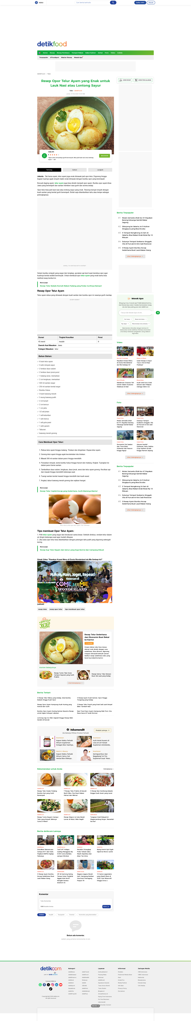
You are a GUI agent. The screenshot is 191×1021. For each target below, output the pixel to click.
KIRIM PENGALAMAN (144, 80)
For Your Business (103, 999)
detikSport (71, 985)
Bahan (74, 170)
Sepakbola (71, 988)
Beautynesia (142, 980)
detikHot (71, 983)
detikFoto (85, 988)
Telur (49, 74)
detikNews (71, 972)
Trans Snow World (104, 985)
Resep (52, 53)
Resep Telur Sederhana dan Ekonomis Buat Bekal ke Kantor (97, 637)
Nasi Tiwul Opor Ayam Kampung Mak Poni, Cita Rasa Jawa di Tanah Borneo (94, 712)
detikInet (71, 980)
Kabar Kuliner (90, 53)
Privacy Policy (122, 988)
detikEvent (101, 980)
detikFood (41, 74)
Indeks (119, 53)
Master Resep (66, 57)
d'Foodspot (54, 57)
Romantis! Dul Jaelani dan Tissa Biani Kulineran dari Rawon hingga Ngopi (124, 447)
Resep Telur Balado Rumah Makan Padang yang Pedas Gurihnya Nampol (71, 286)
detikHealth (85, 977)
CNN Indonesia (142, 972)
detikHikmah (86, 991)
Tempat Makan (77, 53)
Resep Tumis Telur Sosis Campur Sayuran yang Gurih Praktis (64, 675)
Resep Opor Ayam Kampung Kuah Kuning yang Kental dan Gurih (54, 705)
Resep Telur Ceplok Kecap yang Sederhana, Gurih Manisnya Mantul (68, 491)
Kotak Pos (121, 980)
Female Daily (142, 983)
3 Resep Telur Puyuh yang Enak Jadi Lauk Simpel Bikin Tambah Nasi (94, 705)
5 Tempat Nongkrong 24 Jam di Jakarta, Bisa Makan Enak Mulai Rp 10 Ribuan (137, 235)
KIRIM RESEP (127, 80)
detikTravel (85, 972)
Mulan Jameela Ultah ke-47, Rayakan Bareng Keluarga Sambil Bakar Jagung (137, 220)
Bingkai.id (101, 991)
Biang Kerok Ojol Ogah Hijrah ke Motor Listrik (105, 851)
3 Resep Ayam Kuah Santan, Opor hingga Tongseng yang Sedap (92, 699)
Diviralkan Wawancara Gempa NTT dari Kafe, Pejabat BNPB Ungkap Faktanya (45, 853)
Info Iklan (121, 985)
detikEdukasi (72, 974)
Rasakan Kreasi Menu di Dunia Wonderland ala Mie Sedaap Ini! (124, 363)
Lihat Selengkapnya (74, 683)
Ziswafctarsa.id (103, 994)
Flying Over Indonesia (105, 996)
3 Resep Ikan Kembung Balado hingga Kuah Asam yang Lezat (101, 792)
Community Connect (104, 1005)
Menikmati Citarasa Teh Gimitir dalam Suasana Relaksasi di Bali (125, 384)
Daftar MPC (140, 2)
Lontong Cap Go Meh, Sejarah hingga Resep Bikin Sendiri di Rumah (55, 719)
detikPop (85, 994)
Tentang (49, 170)
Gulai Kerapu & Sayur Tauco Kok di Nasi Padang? (144, 363)
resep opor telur (56, 609)
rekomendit (101, 1002)
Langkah (100, 170)
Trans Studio (102, 988)
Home (45, 53)
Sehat (100, 53)
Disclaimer (121, 991)
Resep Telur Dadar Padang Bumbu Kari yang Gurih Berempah (47, 793)
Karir (119, 977)
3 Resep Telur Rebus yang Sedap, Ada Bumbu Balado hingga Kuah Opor (54, 699)
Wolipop (84, 980)
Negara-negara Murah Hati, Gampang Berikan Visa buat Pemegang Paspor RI (85, 877)
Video (113, 53)
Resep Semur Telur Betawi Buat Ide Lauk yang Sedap (101, 675)
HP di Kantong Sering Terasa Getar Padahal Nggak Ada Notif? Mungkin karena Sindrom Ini (65, 878)
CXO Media (141, 985)
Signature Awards (103, 983)
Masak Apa (78, 57)
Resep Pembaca (63, 53)
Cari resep (127, 319)
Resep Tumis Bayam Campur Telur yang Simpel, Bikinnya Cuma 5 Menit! (47, 819)
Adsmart (100, 977)
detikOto (71, 991)
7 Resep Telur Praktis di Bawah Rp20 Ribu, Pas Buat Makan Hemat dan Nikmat (75, 793)
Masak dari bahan (140, 319)
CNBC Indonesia (143, 974)
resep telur (42, 609)
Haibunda (141, 977)
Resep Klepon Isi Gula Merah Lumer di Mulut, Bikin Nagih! (74, 818)
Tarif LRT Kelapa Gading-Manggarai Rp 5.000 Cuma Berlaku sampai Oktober (65, 853)
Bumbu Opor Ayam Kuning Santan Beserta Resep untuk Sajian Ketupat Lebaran (55, 712)
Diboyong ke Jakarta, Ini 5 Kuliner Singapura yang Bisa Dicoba (136, 228)
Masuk (151, 2)
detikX (84, 983)
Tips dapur (124, 324)
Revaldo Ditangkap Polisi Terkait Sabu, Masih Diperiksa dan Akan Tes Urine (84, 853)
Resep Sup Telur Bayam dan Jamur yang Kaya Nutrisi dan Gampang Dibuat (72, 550)
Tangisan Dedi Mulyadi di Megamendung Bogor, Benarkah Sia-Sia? (102, 819)
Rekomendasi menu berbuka (140, 324)
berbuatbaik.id (102, 972)
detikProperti (72, 994)
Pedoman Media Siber (125, 974)
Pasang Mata (102, 974)
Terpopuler (43, 57)
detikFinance (72, 977)
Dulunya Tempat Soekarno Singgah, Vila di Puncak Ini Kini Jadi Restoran (137, 243)
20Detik (84, 985)
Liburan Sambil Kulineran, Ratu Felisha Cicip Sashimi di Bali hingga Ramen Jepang (145, 447)
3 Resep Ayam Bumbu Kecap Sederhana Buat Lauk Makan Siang (45, 876)
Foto (107, 53)
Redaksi (120, 972)
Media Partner (122, 983)
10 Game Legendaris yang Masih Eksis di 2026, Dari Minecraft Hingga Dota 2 (104, 877)
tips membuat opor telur (75, 609)
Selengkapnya (108, 769)
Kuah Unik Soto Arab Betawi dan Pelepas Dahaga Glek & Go (144, 384)
